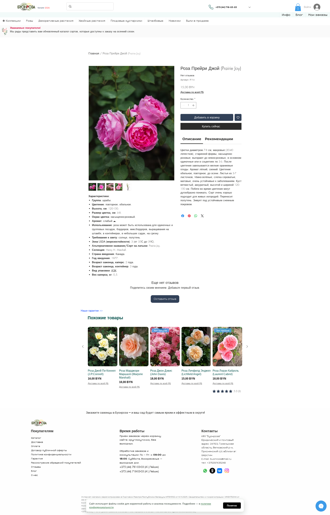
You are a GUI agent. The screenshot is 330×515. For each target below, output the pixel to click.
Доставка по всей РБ (192, 92)
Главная (94, 53)
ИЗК (113, 270)
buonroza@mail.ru (220, 458)
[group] (165, 367)
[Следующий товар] (247, 346)
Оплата (35, 446)
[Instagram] (227, 471)
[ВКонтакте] (219, 471)
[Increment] (193, 105)
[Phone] (211, 7)
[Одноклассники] (212, 471)
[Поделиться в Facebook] (183, 216)
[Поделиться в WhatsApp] (196, 216)
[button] (286, 14)
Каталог (36, 437)
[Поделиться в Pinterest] (189, 216)
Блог (34, 470)
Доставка (37, 441)
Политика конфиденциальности (51, 454)
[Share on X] (202, 216)
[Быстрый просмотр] (102, 346)
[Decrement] (183, 105)
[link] (298, 7)
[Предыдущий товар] (83, 346)
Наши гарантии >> (92, 310)
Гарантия (37, 458)
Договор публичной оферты (49, 450)
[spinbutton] (188, 105)
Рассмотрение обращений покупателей (56, 462)
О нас (34, 475)
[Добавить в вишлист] (238, 117)
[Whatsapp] (205, 471)
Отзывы (36, 466)
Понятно (232, 505)
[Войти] (318, 7)
